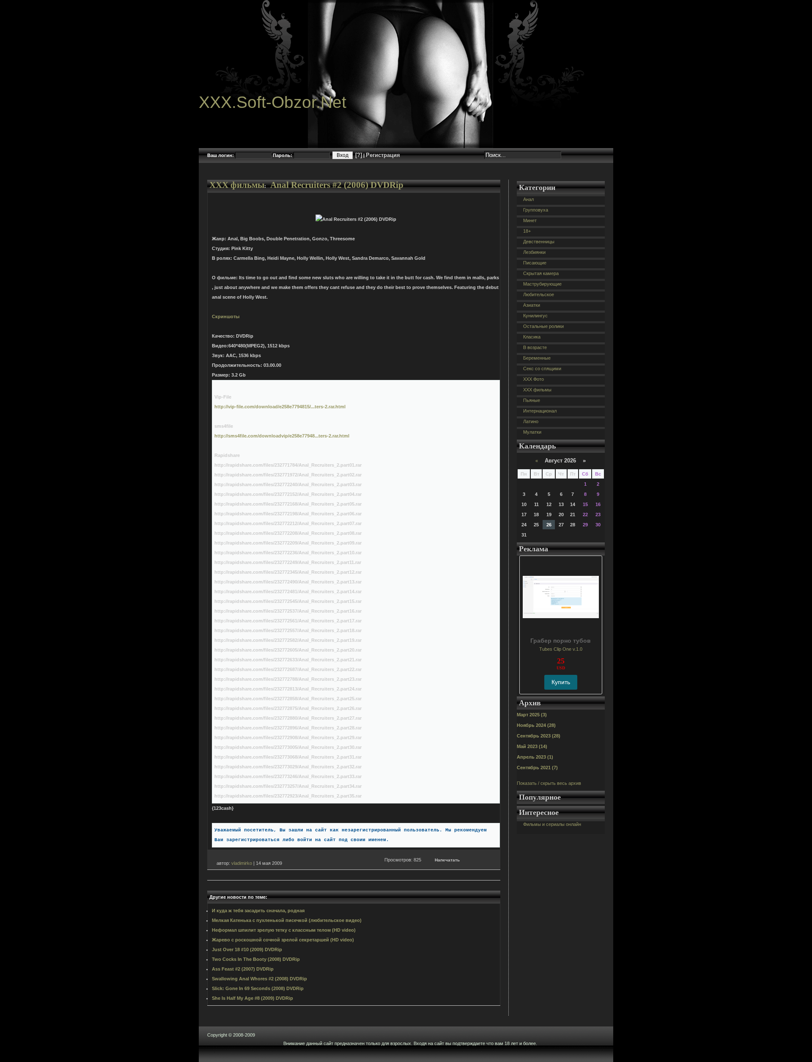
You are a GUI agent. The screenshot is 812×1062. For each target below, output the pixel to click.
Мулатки (532, 432)
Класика (531, 336)
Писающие (534, 262)
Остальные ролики (543, 326)
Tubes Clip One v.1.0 (560, 649)
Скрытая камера (541, 273)
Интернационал (540, 410)
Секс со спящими (542, 368)
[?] (358, 155)
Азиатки (531, 305)
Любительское (538, 294)
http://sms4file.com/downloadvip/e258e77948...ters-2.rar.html (281, 435)
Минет (530, 220)
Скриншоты (225, 316)
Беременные (537, 357)
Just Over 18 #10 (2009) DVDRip (247, 949)
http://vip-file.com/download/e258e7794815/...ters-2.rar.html (280, 406)
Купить (560, 682)
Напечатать (447, 860)
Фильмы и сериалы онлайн (552, 824)
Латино (530, 421)
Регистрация (383, 155)
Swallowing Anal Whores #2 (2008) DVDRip (259, 978)
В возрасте (535, 347)
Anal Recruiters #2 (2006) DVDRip (336, 185)
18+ (527, 231)
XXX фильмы (236, 185)
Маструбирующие (542, 283)
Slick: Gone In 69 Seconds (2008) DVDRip (258, 988)
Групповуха (535, 209)
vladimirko (241, 863)
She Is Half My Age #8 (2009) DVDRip (252, 998)
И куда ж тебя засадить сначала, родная (258, 910)
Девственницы (538, 241)
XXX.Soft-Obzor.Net (272, 102)
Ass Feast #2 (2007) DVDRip (243, 968)
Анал (528, 199)
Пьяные (531, 400)
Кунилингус (535, 315)
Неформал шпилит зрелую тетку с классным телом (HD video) (284, 930)
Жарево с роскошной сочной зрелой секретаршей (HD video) (283, 939)
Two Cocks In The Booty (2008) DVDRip (256, 959)
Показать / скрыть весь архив (549, 783)
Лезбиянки (534, 252)
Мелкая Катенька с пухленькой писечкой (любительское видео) (287, 920)
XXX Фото (533, 379)
